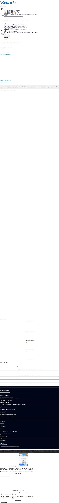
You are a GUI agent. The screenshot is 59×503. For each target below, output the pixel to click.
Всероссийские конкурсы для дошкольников (12, 10)
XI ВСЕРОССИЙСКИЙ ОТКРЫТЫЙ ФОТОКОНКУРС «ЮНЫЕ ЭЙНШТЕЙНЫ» (14, 26)
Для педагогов (4, 15)
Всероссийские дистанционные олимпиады (11, 12)
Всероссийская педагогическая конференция (11, 21)
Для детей (3, 9)
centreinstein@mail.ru (3, 444)
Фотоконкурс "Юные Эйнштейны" (6, 400)
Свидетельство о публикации (5, 54)
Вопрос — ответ (6, 38)
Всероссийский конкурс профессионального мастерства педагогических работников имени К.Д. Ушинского (18, 406)
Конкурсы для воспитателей (5, 407)
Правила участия (7, 35)
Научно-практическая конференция (6, 397)
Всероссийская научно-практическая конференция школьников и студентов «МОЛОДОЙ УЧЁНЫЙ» (20, 14)
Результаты (4, 33)
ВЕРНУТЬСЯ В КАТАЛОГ (4, 82)
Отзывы (5, 39)
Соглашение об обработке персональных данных (8, 431)
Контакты (2, 441)
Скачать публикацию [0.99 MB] (5, 80)
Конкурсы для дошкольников (5, 388)
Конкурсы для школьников (5, 390)
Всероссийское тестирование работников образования (13, 16)
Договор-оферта (7, 36)
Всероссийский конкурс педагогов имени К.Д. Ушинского (14, 17)
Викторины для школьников (5, 395)
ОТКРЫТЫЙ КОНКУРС (5, 23)
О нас (3, 8)
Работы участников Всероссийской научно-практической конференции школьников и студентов (21, 32)
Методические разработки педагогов (10, 31)
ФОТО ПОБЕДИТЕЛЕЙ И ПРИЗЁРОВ (9, 28)
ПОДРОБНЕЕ (18, 474)
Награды (1, 424)
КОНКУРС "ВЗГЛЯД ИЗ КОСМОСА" (29, 349)
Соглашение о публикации (4, 433)
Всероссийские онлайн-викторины (10, 13)
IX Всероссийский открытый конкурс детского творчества (14, 24)
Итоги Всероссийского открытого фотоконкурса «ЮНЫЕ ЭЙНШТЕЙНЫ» (16, 27)
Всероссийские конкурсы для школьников (11, 11)
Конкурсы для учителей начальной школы (7, 409)
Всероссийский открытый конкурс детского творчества (9, 398)
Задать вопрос (2, 440)
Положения (6, 37)
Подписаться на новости (4, 434)
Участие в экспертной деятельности (10, 22)
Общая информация (5, 34)
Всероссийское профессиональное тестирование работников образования (13, 404)
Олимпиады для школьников (5, 392)
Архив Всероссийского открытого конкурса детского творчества (15, 29)
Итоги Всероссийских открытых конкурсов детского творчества (15, 25)
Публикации (4, 30)
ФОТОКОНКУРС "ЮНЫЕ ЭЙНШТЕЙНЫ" (29, 340)
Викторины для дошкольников (5, 393)
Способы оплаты (3, 426)
